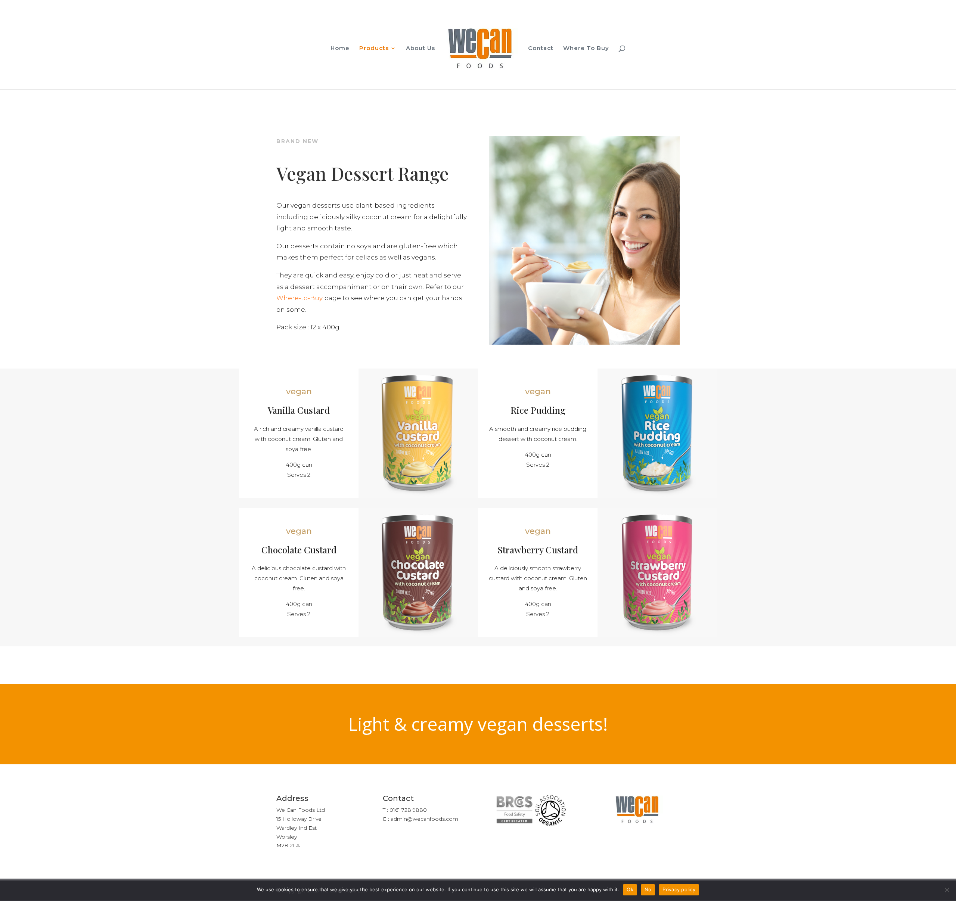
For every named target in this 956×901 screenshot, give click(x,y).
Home (340, 49)
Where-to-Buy (299, 298)
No (648, 889)
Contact (540, 49)
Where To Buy (586, 49)
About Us (420, 49)
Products (374, 49)
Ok (630, 889)
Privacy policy (678, 889)
